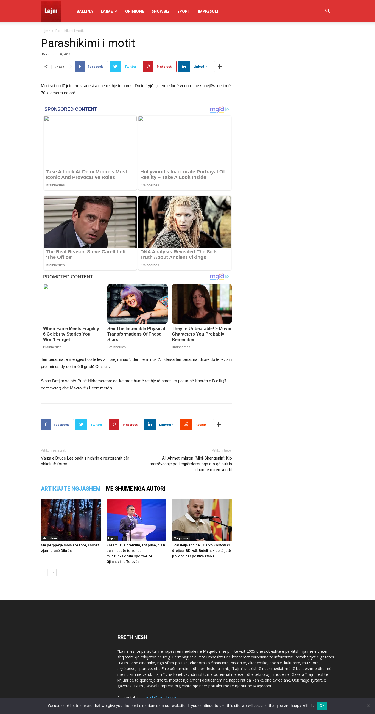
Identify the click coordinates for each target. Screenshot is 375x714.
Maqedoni (50, 538)
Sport (183, 11)
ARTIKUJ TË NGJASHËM (70, 488)
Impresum (208, 11)
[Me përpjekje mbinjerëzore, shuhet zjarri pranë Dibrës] (71, 520)
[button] (327, 11)
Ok (322, 705)
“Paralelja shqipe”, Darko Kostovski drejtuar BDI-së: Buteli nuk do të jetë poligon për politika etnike (201, 550)
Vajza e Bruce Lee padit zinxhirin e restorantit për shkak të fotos (85, 461)
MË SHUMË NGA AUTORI (136, 488)
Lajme (107, 11)
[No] (368, 706)
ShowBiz (161, 11)
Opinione (134, 11)
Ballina (85, 11)
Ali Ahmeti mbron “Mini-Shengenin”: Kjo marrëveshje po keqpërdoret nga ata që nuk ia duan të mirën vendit (191, 464)
